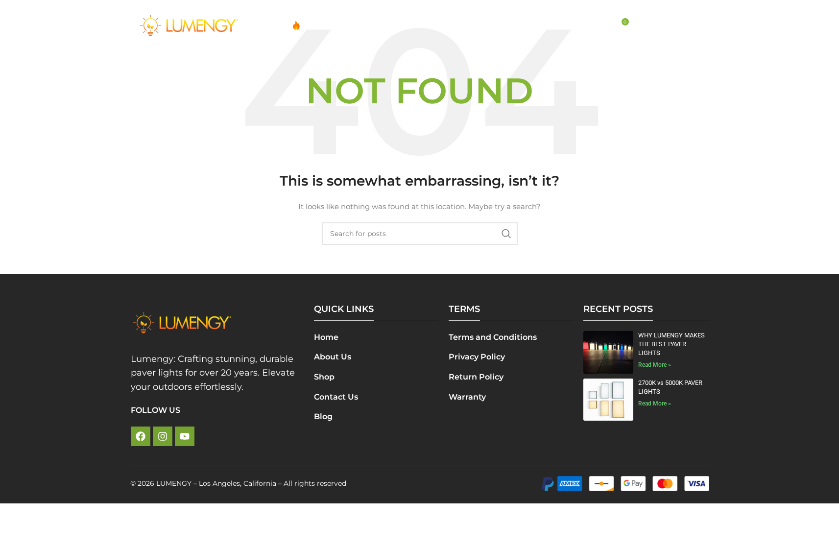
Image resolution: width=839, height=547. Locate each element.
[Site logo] (189, 25)
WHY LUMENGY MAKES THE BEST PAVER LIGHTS (671, 344)
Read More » (654, 364)
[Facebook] (140, 436)
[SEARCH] (506, 233)
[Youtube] (184, 436)
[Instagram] (162, 436)
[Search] (600, 25)
